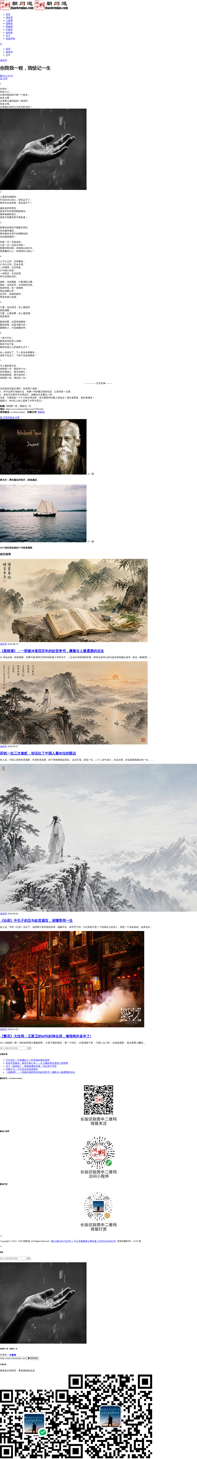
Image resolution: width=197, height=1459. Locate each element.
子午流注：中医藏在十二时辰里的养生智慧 (28, 1060)
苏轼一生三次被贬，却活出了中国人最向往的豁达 (38, 753)
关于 (8, 35)
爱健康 (9, 26)
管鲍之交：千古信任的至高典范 (22, 1069)
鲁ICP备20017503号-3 (62, 1241)
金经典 (9, 32)
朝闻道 (41, 412)
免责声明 (10, 38)
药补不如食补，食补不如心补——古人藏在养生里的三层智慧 (37, 1063)
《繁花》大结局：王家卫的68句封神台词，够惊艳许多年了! (45, 1036)
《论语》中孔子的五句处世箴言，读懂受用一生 (36, 920)
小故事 (9, 20)
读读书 (9, 17)
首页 (8, 14)
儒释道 (9, 23)
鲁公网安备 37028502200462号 (100, 1241)
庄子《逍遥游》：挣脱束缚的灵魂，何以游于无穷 (31, 1066)
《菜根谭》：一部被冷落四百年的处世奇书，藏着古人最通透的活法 (52, 651)
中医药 (9, 29)
